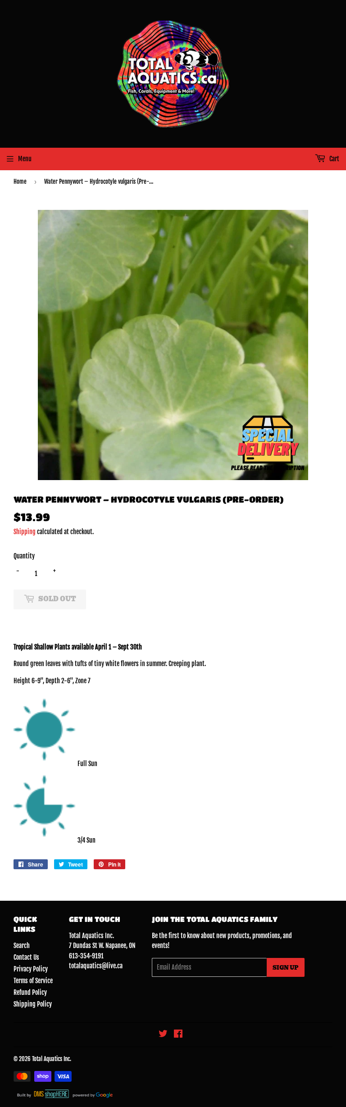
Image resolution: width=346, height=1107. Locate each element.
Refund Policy (30, 992)
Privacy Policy (31, 969)
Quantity (24, 556)
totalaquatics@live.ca (96, 966)
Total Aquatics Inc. (51, 1058)
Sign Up (286, 967)
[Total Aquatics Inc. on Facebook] (178, 1035)
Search (22, 945)
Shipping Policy (33, 1004)
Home (20, 181)
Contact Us (26, 957)
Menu (25, 159)
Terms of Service (33, 981)
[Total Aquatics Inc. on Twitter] (163, 1035)
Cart (333, 159)
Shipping (25, 531)
